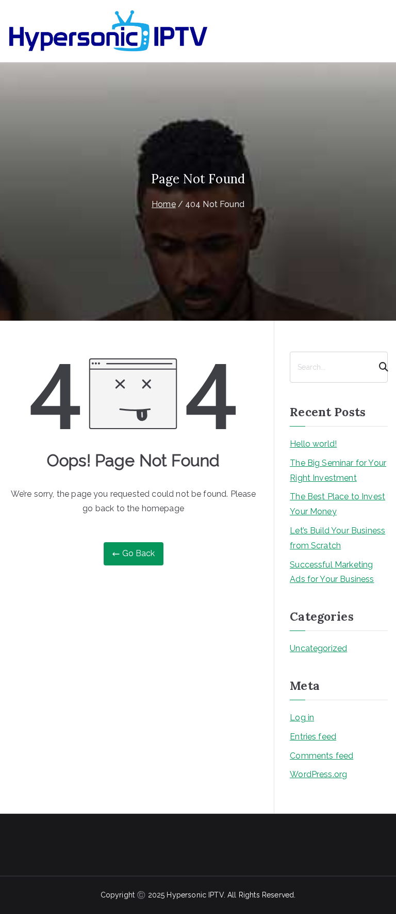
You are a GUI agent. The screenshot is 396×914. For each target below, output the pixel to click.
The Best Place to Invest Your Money (337, 504)
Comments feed (321, 756)
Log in (302, 717)
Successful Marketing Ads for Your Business (332, 572)
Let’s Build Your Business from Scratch (337, 538)
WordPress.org (318, 774)
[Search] (379, 367)
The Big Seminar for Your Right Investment (338, 470)
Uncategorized (318, 648)
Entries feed (313, 737)
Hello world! (313, 444)
